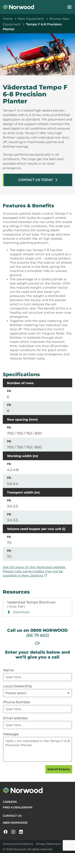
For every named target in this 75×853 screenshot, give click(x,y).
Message (11, 734)
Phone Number (16, 702)
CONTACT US (12, 815)
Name (8, 670)
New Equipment (31, 19)
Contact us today (38, 180)
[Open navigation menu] (69, 7)
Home (8, 19)
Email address (15, 718)
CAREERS (10, 802)
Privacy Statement (48, 844)
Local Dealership (17, 686)
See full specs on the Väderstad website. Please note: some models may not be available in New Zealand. (34, 571)
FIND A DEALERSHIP (17, 807)
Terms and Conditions (18, 844)
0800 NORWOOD (15, 822)
